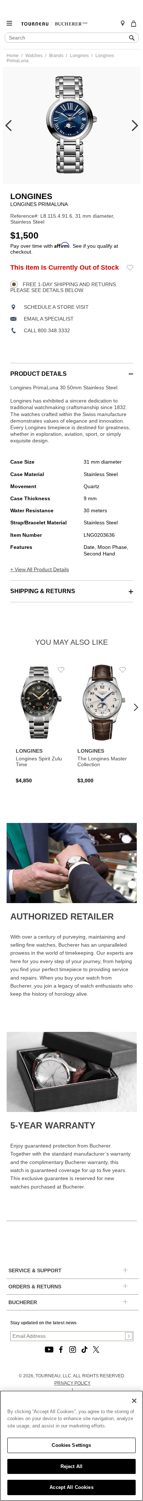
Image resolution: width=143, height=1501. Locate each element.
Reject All (71, 1466)
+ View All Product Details (39, 569)
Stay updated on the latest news (43, 1322)
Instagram (72, 1349)
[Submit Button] (128, 1336)
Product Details (38, 374)
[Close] (134, 1401)
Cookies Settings (71, 1445)
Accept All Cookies (71, 1487)
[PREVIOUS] (8, 125)
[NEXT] (134, 125)
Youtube (49, 1349)
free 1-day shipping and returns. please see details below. (63, 287)
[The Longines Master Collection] (103, 724)
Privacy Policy (72, 1383)
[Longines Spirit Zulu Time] (41, 724)
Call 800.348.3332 (47, 330)
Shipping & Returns (42, 591)
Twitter (96, 1349)
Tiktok (84, 1349)
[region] (71, 1445)
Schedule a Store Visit (56, 307)
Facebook (61, 1349)
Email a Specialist (49, 319)
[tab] (71, 370)
